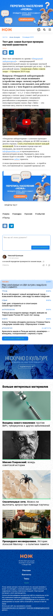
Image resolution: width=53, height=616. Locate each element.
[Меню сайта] (50, 30)
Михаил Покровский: (18, 464)
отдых (4, 300)
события (41, 214)
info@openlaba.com (11, 151)
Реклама (26, 570)
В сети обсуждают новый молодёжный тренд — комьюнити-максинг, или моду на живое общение (26, 295)
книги (5, 319)
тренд (4, 291)
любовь (5, 282)
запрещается (25, 597)
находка (17, 214)
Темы (26, 579)
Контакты (26, 574)
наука (5, 37)
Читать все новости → (15, 338)
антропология (8, 310)
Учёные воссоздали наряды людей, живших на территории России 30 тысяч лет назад (24, 314)
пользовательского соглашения (13, 608)
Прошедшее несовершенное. (25, 543)
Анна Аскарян (14, 37)
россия (29, 214)
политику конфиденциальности (38, 608)
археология (7, 328)
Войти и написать (40, 247)
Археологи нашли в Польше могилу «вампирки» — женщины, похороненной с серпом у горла (26, 332)
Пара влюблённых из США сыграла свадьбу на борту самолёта (24, 286)
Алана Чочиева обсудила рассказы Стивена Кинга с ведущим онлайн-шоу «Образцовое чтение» (26, 323)
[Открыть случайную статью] (38, 29)
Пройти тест (10, 205)
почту (4, 603)
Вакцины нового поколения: (26, 424)
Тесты (7, 218)
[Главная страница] (7, 29)
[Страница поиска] (44, 29)
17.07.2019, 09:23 (13, 258)
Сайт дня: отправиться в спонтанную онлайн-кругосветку (19, 304)
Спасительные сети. (25, 503)
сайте (17, 159)
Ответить (5, 265)
